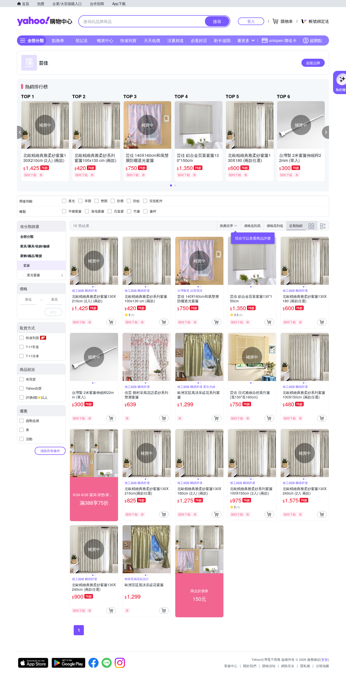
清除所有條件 (50, 450)
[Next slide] (114, 261)
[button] (20, 132)
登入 (251, 21)
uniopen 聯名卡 (283, 40)
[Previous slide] (73, 261)
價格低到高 (252, 225)
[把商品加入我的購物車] (111, 322)
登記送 (81, 40)
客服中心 (230, 665)
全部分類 (26, 236)
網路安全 (287, 665)
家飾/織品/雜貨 (31, 255)
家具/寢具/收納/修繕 (35, 246)
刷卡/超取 (222, 40)
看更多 (243, 40)
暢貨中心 (105, 40)
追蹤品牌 (313, 62)
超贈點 (316, 40)
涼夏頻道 (175, 40)
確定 (53, 311)
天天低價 (152, 40)
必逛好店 (199, 40)
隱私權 (305, 665)
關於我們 (249, 665)
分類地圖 (322, 665)
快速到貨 (128, 40)
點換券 (58, 40)
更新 (324, 659)
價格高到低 (275, 225)
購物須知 (268, 665)
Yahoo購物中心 (44, 21)
